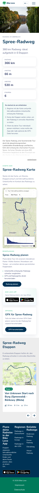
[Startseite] (9, 3)
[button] (28, 415)
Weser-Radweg (30, 452)
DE (25, 3)
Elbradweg (31, 447)
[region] (19, 218)
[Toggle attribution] (34, 246)
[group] (19, 387)
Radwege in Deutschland (19, 432)
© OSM (30, 246)
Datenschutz (19, 489)
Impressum (19, 485)
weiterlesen (31, 159)
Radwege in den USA (19, 445)
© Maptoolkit (24, 246)
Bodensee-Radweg (31, 435)
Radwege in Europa (19, 438)
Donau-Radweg (30, 441)
